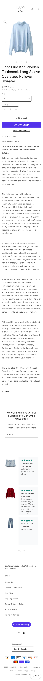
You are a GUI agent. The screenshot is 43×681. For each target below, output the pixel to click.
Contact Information (13, 588)
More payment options (21, 130)
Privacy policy (36, 667)
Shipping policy (29, 671)
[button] (4, 9)
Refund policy (23, 667)
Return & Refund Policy (14, 604)
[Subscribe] (35, 434)
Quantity (5, 105)
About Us (9, 582)
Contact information (23, 674)
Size (3, 94)
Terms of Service (12, 615)
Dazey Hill (12, 667)
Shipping (13, 90)
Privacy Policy (11, 609)
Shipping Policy (11, 599)
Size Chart (9, 593)
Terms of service (16, 671)
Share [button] (7, 391)
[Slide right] (26, 62)
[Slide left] (16, 62)
